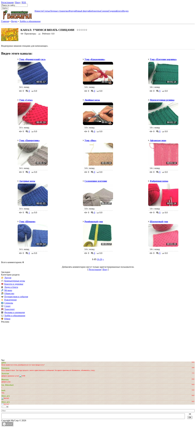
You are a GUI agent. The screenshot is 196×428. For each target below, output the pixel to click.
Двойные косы (92, 100)
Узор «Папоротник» (29, 140)
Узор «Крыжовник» (95, 59)
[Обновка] (61, 406)
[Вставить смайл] (63, 406)
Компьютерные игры (14, 281)
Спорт (7, 306)
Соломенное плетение (96, 181)
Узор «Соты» (26, 100)
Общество (9, 293)
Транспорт (9, 309)
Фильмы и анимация (14, 312)
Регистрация (7, 2)
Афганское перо (158, 140)
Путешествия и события (16, 296)
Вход (17, 2)
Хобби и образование (30, 21)
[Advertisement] (19, 341)
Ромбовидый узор (94, 221)
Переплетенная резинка (162, 100)
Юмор (7, 318)
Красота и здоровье (13, 284)
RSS (24, 2)
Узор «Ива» (90, 140)
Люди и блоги (11, 287)
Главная (5, 21)
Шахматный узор (159, 221)
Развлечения (10, 300)
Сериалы (8, 303)
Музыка (8, 290)
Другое (7, 277)
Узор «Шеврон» (27, 221)
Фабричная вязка (159, 181)
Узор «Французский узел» (32, 59)
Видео (14, 21)
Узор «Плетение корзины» (163, 59)
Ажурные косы (27, 181)
